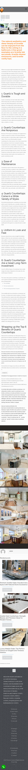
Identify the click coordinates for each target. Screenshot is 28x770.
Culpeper (15, 755)
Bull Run (14, 731)
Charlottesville (14, 748)
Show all (25, 16)
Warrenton (14, 750)
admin (11, 551)
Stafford (15, 753)
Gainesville (14, 721)
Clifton (14, 714)
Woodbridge (14, 740)
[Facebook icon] (13, 764)
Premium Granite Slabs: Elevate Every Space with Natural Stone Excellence (13, 584)
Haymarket (14, 716)
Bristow (14, 718)
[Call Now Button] (3, 767)
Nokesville (14, 733)
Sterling (3, 402)
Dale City (15, 735)
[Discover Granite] (2, 8)
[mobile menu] (26, 9)
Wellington (14, 728)
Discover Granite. (11, 760)
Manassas (14, 709)
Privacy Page (14, 762)
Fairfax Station (4, 396)
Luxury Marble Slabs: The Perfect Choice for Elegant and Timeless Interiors (12, 650)
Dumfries (15, 738)
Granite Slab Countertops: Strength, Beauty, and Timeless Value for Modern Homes (13, 618)
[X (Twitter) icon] (14, 764)
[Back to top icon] (14, 670)
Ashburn (21, 400)
